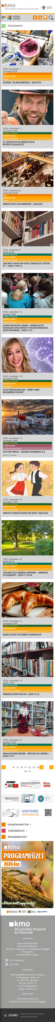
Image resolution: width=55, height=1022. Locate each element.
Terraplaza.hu (27, 952)
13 (33, 767)
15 (41, 767)
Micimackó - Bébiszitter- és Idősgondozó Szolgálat (27, 949)
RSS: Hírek (14, 964)
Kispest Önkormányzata (27, 943)
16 (25, 771)
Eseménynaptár (18, 824)
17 (29, 771)
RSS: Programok (17, 960)
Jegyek (16, 17)
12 (29, 767)
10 (21, 767)
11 (25, 767)
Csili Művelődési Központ (27, 954)
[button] (9, 19)
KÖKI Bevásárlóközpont (27, 946)
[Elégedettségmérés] (27, 812)
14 (37, 767)
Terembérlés (16, 830)
